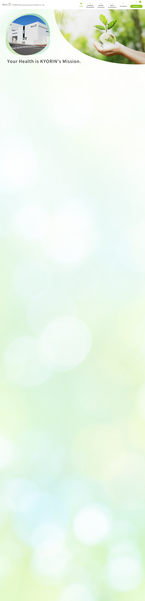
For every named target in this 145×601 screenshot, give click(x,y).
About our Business (112, 6)
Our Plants (123, 6)
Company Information (90, 6)
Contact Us (136, 6)
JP (137, 2)
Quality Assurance (101, 6)
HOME (81, 6)
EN (140, 2)
